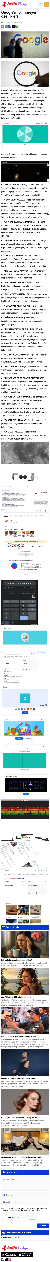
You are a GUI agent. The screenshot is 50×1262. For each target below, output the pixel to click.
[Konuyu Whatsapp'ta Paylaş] (16, 26)
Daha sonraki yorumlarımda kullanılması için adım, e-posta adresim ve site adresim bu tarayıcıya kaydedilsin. (25, 1209)
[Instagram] (9, 1259)
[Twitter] (6, 1259)
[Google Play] (9, 1255)
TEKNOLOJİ (8, 22)
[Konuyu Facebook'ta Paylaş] (9, 26)
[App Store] (25, 1255)
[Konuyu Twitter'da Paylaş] (13, 26)
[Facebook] (2, 1259)
